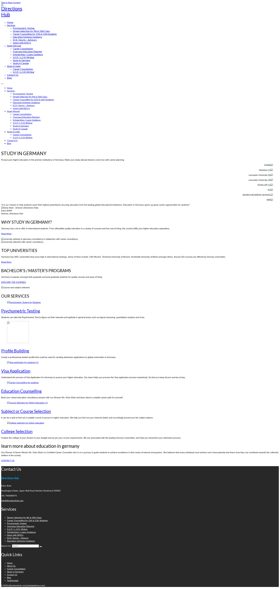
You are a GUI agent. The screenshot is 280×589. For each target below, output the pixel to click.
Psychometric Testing (20, 310)
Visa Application (15, 370)
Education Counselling (21, 391)
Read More (6, 234)
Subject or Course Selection (26, 411)
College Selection (17, 431)
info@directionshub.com (12, 500)
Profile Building (15, 350)
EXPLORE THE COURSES (13, 282)
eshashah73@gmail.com (266, 7)
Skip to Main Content (10, 2)
